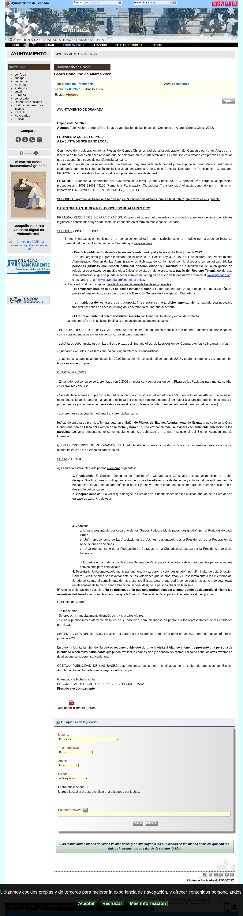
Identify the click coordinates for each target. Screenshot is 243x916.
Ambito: (63, 761)
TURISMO (157, 45)
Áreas (138, 2)
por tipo (19, 78)
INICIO (15, 45)
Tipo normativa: (68, 747)
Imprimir (228, 101)
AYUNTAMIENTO (73, 45)
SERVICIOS (99, 45)
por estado (21, 98)
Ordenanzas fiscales (28, 102)
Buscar (77, 2)
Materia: (63, 734)
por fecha (20, 81)
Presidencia (180, 83)
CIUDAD (49, 45)
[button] (174, 3)
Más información (148, 903)
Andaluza (20, 88)
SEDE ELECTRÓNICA (128, 45)
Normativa (90, 54)
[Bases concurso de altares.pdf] (71, 704)
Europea (20, 95)
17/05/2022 (72, 89)
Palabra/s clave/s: (70, 810)
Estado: (63, 774)
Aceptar (86, 903)
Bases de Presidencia (78, 83)
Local (18, 91)
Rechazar (112, 903)
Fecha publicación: (71, 787)
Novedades (22, 115)
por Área (20, 74)
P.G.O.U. (20, 112)
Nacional (20, 84)
